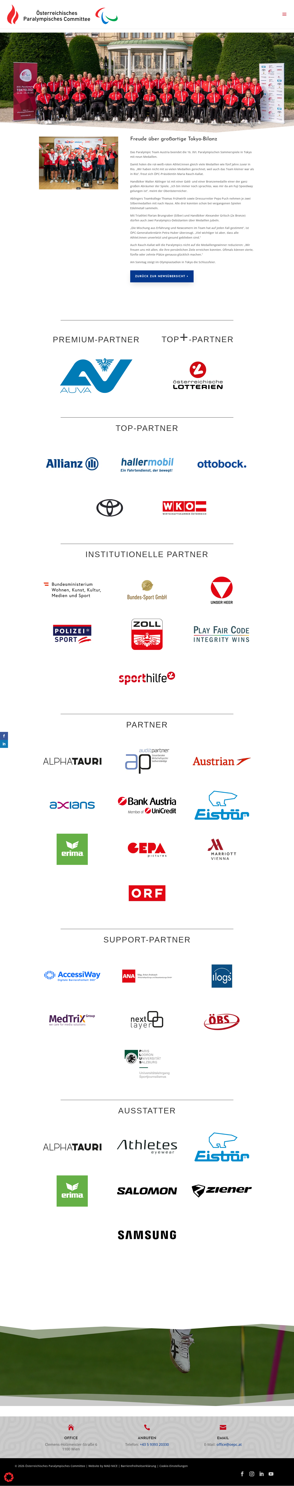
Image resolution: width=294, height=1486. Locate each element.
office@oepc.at (229, 1444)
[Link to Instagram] (251, 1474)
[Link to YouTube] (271, 1474)
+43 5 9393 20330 (154, 1444)
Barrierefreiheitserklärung (138, 1466)
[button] (284, 14)
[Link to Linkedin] (261, 1474)
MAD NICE (111, 1466)
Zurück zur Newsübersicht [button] (160, 276)
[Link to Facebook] (242, 1474)
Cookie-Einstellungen (173, 1466)
